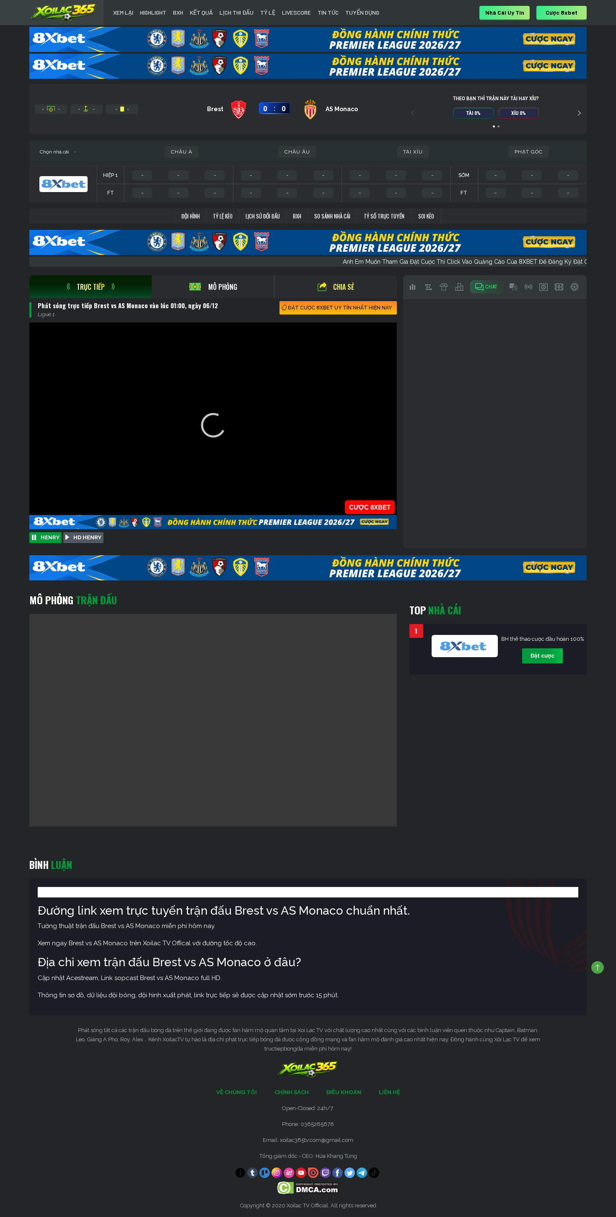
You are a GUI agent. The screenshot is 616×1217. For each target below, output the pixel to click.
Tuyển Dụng (362, 12)
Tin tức (328, 12)
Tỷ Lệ (267, 12)
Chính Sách (291, 1092)
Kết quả (201, 12)
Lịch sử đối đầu (263, 216)
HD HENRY (87, 537)
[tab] (90, 286)
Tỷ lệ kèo (223, 216)
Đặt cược (542, 656)
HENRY (50, 537)
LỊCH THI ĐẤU (237, 12)
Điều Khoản (343, 1092)
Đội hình (190, 216)
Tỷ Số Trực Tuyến (384, 216)
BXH (178, 12)
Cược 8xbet (561, 12)
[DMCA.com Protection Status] (308, 1187)
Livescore (296, 12)
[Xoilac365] (63, 12)
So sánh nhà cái (332, 216)
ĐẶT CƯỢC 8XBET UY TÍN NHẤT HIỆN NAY (340, 308)
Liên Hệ (389, 1092)
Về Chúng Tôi (236, 1092)
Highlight (153, 12)
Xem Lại (123, 12)
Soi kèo (426, 216)
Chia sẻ (343, 287)
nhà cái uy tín (504, 12)
